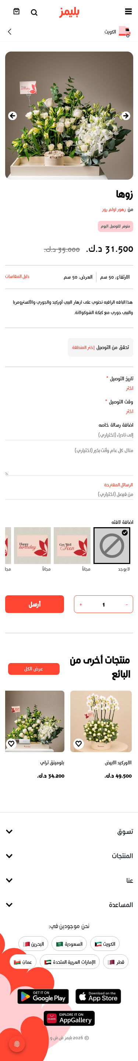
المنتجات (122, 855)
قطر (119, 962)
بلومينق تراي (52, 762)
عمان (26, 962)
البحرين (37, 944)
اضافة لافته (122, 522)
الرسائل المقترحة (118, 485)
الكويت (109, 944)
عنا (129, 880)
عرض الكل (33, 668)
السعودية (72, 944)
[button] (128, 13)
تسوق (125, 831)
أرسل (34, 604)
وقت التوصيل (119, 401)
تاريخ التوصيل (119, 378)
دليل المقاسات (17, 276)
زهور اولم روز (114, 209)
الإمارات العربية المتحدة (73, 962)
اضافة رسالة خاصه (116, 425)
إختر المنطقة (83, 347)
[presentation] (12, 116)
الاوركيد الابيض (118, 762)
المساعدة (121, 904)
